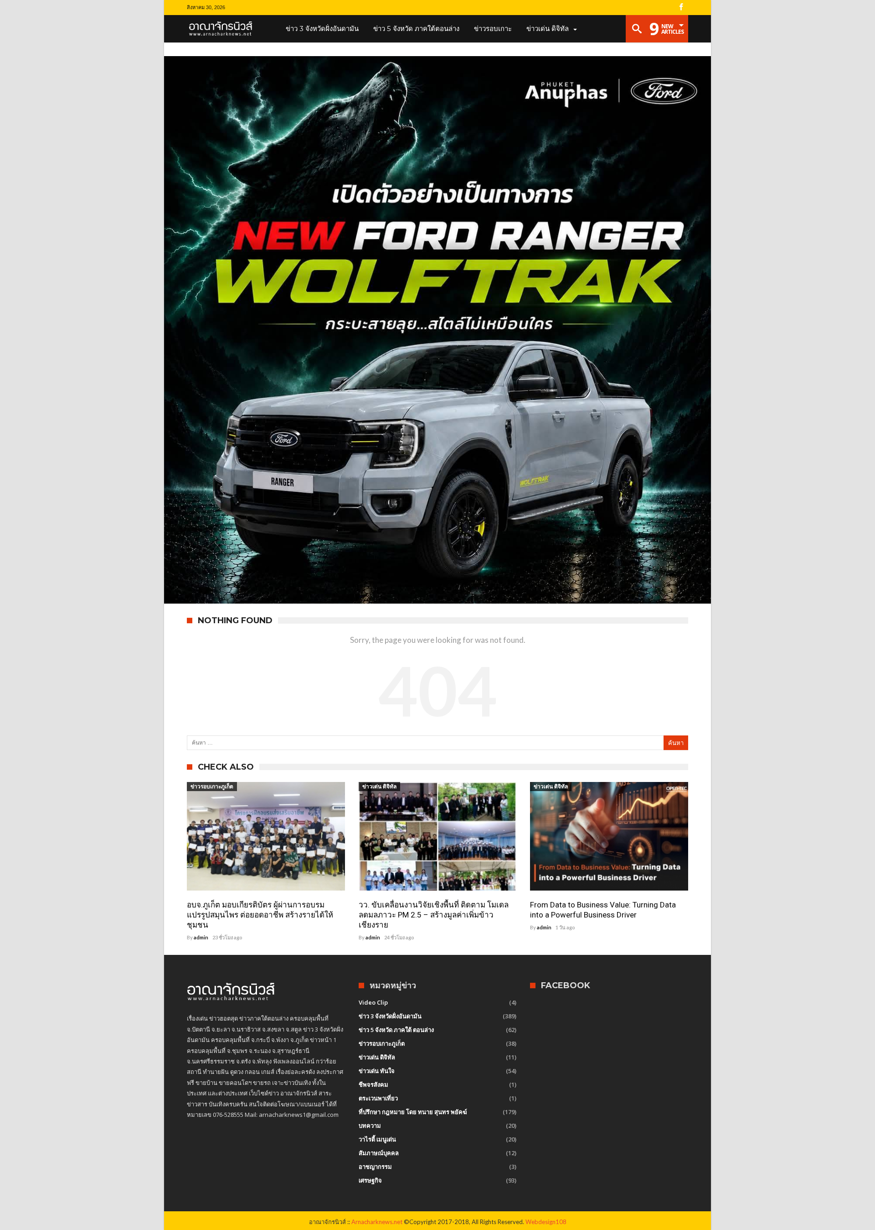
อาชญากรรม (375, 1166)
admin (201, 937)
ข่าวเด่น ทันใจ (377, 1071)
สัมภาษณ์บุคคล (379, 1153)
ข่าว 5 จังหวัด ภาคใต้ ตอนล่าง (396, 1030)
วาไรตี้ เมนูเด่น (377, 1139)
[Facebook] (681, 7)
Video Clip (373, 1002)
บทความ (370, 1125)
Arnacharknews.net (376, 1221)
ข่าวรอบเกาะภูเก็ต (211, 786)
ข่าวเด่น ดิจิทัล (379, 786)
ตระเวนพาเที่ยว (378, 1098)
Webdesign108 (545, 1221)
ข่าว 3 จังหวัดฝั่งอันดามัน (390, 1016)
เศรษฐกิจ (370, 1180)
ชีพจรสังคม (373, 1084)
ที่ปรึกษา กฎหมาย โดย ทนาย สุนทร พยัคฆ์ (413, 1112)
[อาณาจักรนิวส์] (223, 28)
